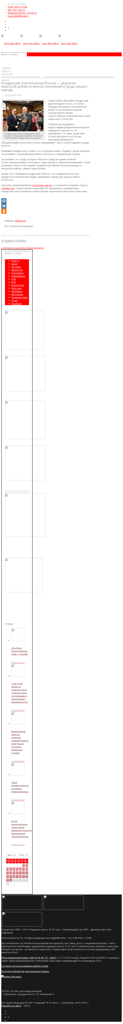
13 (17, 872)
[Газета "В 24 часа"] (39, 43)
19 (14, 876)
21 (20, 876)
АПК (13, 279)
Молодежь (17, 294)
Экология (16, 303)
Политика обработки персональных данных (25, 971)
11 (10, 872)
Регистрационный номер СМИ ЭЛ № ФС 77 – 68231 (29, 957)
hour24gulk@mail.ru (18, 16)
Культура (16, 288)
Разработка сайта (11, 1005)
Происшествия (19, 297)
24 (7, 880)
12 (14, 872)
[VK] (45, 206)
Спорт (14, 300)
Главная (5, 67)
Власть (15, 260)
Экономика (17, 273)
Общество (7, 73)
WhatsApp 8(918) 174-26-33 (22, 12)
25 (10, 880)
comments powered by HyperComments (22, 247)
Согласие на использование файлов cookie (24, 966)
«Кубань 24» (8, 188)
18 (10, 876)
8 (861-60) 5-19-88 (17, 6)
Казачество (17, 285)
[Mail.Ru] (45, 200)
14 (20, 872)
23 (26, 876)
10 (7, 872)
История (16, 266)
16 (26, 872)
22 (23, 876)
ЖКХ (13, 282)
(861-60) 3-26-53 (16, 9)
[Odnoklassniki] (45, 211)
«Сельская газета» (42, 185)
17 (7, 876)
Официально (18, 276)
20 (17, 876)
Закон (14, 263)
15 (23, 872)
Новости (6, 70)
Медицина (16, 291)
